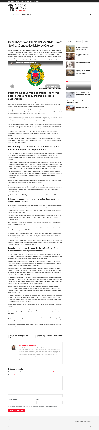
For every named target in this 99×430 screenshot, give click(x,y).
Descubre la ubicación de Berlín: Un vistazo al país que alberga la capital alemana (83, 94)
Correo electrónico (13, 399)
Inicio (9, 14)
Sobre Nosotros (11, 1)
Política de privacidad (24, 1)
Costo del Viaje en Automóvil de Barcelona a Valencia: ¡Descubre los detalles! (83, 72)
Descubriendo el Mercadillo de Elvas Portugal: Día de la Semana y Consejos (83, 47)
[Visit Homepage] (17, 7)
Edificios (22, 14)
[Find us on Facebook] (90, 426)
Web (37, 399)
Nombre (10, 393)
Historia (15, 14)
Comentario (11, 375)
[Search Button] (90, 14)
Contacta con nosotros (34, 1)
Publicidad (17, 1)
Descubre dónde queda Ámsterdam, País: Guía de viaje (82, 107)
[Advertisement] (49, 27)
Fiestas (29, 14)
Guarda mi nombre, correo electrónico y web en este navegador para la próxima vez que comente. (33, 406)
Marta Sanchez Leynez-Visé (27, 345)
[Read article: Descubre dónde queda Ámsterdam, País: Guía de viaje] (70, 108)
